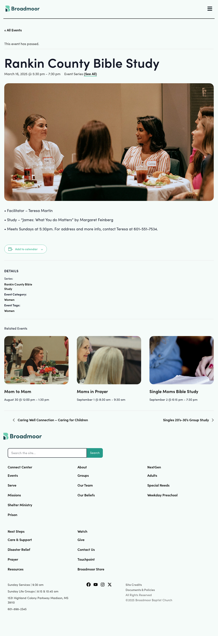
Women (9, 299)
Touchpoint (86, 559)
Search (95, 453)
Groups (83, 475)
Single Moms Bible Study (173, 391)
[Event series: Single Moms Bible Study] (199, 399)
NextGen (154, 467)
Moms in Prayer (92, 391)
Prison (12, 514)
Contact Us (86, 549)
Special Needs (158, 485)
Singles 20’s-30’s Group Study (186, 419)
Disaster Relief (19, 549)
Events (13, 475)
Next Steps (16, 531)
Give (81, 539)
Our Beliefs (86, 495)
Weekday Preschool (162, 495)
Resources (15, 569)
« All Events (13, 30)
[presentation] (36, 360)
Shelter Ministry (20, 504)
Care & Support (20, 539)
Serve (12, 485)
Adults (152, 475)
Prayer (13, 559)
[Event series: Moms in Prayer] (126, 399)
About (82, 467)
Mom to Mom (17, 391)
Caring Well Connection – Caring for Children (52, 419)
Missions (14, 495)
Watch (82, 531)
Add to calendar (26, 249)
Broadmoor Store (90, 569)
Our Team (85, 485)
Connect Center (20, 467)
